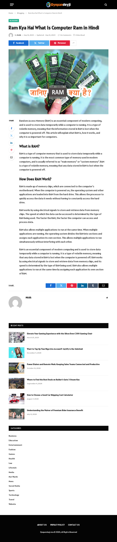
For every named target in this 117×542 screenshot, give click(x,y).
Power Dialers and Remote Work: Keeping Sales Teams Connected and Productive (63, 364)
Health (12, 458)
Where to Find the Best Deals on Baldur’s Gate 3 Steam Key (53, 379)
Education (13, 440)
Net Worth (13, 477)
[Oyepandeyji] (58, 4)
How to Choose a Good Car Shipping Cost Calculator (50, 395)
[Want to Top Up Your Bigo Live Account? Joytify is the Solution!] (16, 352)
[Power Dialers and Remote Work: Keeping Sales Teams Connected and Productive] (16, 368)
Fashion (12, 449)
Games (12, 454)
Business (12, 436)
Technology (14, 495)
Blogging (14, 21)
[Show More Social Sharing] (73, 43)
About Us (42, 525)
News (11, 481)
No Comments (65, 35)
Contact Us (74, 525)
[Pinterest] (11, 150)
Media (11, 472)
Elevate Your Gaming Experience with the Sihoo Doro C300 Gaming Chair (59, 333)
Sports (11, 490)
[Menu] (12, 4)
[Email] (11, 157)
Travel (11, 499)
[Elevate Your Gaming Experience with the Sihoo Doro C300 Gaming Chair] (16, 337)
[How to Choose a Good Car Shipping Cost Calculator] (16, 398)
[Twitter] (11, 135)
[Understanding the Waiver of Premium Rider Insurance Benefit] (16, 414)
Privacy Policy (57, 525)
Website (12, 504)
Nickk (19, 35)
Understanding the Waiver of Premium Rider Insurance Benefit (55, 410)
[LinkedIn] (11, 143)
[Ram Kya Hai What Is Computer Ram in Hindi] (58, 81)
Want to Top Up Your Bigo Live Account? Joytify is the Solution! (55, 349)
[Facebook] (11, 128)
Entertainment (15, 445)
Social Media (14, 486)
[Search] (105, 4)
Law (10, 463)
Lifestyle (13, 467)
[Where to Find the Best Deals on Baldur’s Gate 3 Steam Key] (16, 383)
